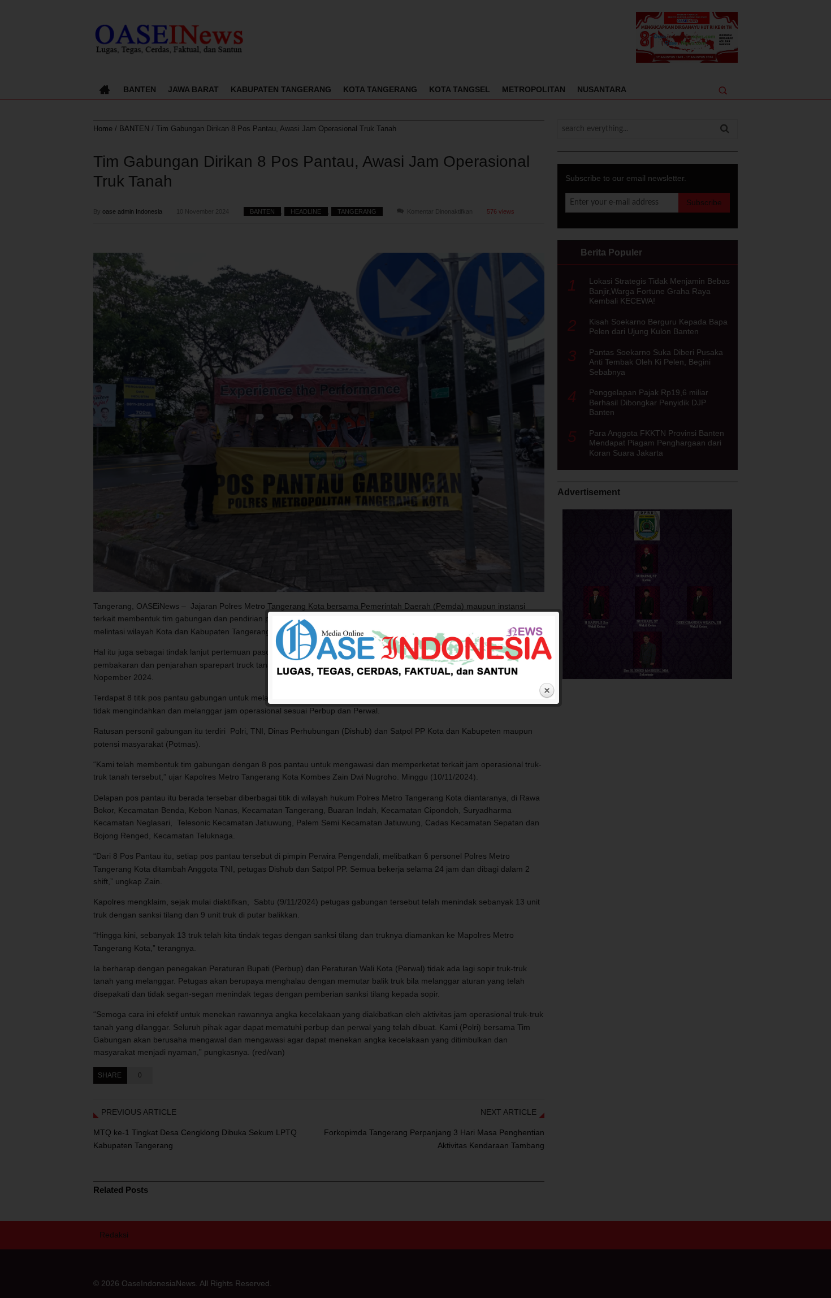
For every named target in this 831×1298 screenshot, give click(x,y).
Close (546, 690)
